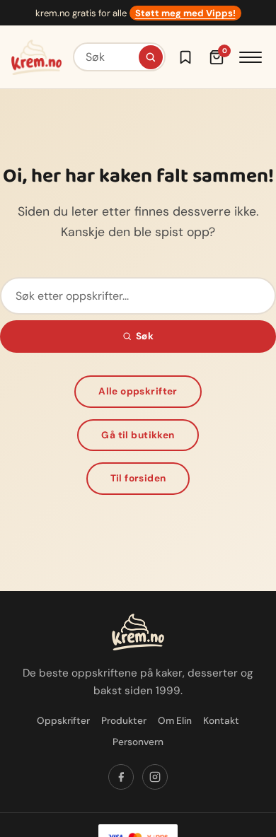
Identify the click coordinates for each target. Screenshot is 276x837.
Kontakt (221, 721)
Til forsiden (138, 478)
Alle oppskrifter (138, 391)
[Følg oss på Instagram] (155, 777)
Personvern (138, 742)
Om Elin (175, 721)
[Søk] (151, 57)
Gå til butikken (137, 435)
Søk (145, 336)
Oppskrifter (63, 721)
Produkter (123, 721)
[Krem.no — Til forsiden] (36, 57)
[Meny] (250, 57)
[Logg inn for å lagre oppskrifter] (185, 57)
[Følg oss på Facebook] (121, 777)
